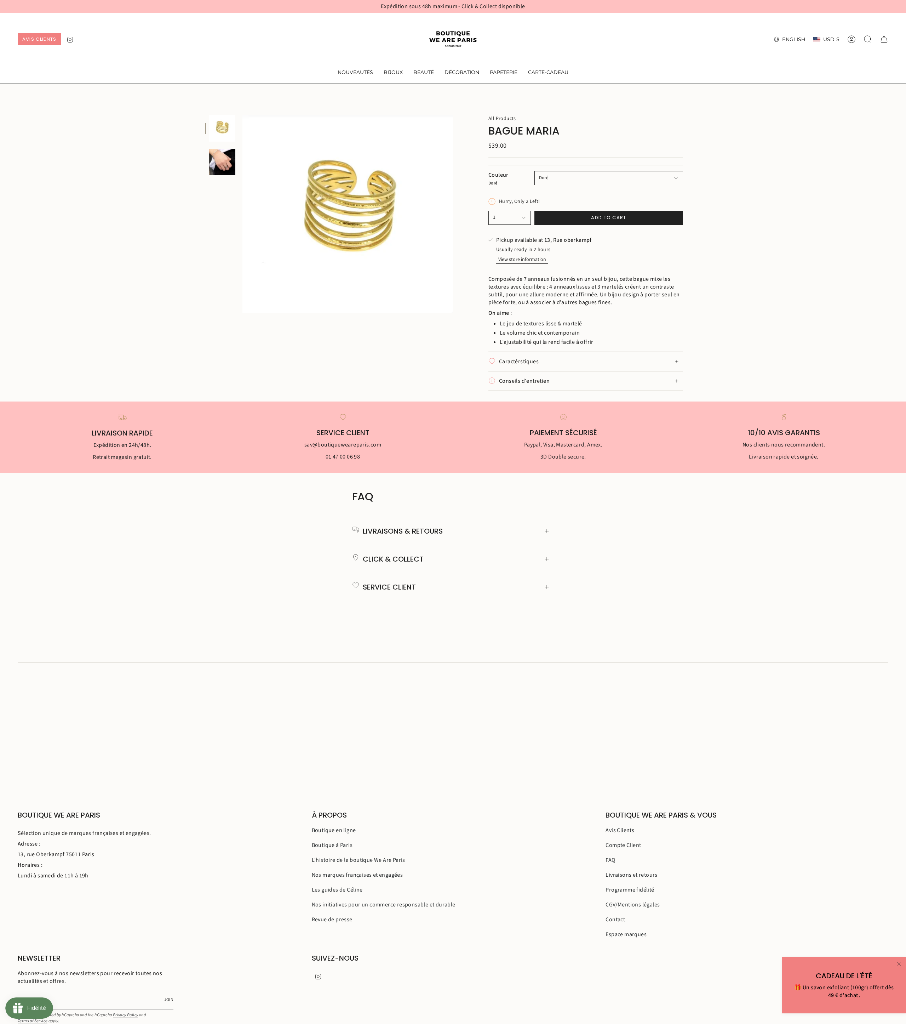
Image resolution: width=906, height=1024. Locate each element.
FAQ (610, 860)
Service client (389, 587)
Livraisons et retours (631, 875)
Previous (242, 214)
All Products (502, 118)
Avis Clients (620, 830)
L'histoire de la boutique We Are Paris (358, 860)
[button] (393, 72)
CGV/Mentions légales (633, 905)
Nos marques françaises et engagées (357, 875)
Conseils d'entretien (524, 381)
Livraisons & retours (403, 531)
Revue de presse (332, 919)
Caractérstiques (519, 361)
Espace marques (626, 934)
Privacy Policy (125, 1015)
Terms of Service (32, 1021)
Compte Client (623, 845)
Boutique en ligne (334, 830)
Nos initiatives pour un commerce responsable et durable (383, 905)
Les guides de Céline (337, 890)
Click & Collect (393, 559)
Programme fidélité (630, 890)
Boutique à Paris (332, 845)
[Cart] (884, 39)
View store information (522, 259)
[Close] (899, 963)
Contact (615, 919)
